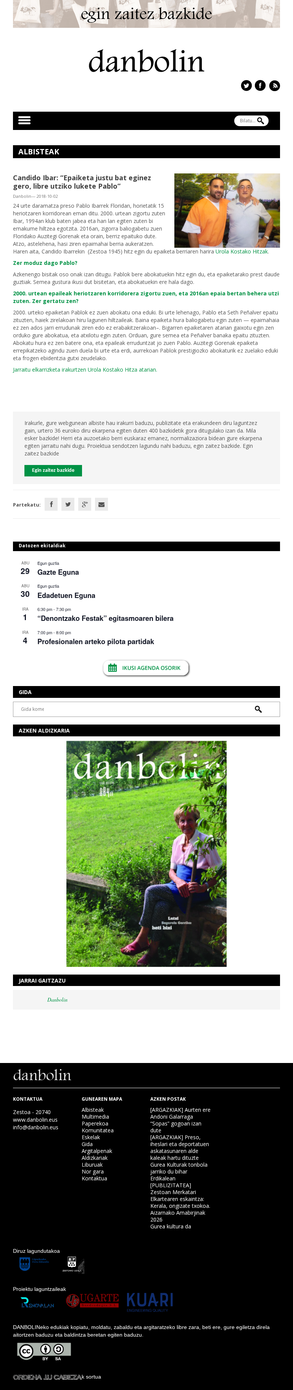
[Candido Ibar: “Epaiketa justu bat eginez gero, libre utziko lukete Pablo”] (227, 209)
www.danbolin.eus (35, 1119)
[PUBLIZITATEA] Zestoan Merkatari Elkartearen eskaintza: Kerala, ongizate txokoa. (180, 1195)
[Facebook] (51, 504)
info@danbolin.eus (35, 1127)
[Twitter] (67, 504)
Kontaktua (94, 1178)
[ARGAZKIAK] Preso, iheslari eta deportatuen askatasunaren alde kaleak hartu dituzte (179, 1147)
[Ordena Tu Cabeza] (47, 1377)
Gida (87, 1144)
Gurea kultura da (170, 1226)
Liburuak (92, 1164)
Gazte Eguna (58, 572)
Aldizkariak (95, 1157)
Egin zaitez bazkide (53, 470)
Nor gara (93, 1171)
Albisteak (93, 1109)
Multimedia (95, 1116)
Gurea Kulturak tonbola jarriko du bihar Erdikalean (179, 1171)
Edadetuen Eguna (66, 595)
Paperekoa (95, 1123)
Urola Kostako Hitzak (242, 251)
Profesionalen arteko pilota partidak (95, 641)
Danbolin (57, 999)
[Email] (101, 504)
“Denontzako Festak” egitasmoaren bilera (105, 618)
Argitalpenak (97, 1150)
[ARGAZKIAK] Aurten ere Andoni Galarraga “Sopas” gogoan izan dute (180, 1120)
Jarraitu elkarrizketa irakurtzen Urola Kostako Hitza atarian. (85, 369)
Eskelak (91, 1137)
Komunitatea (98, 1130)
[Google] (84, 504)
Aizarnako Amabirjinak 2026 (177, 1216)
